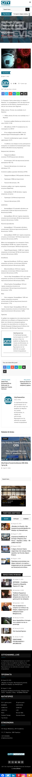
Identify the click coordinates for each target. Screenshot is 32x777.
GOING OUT (4, 707)
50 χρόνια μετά (20, 702)
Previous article (6, 379)
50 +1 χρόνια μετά (6, 702)
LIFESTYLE (4, 710)
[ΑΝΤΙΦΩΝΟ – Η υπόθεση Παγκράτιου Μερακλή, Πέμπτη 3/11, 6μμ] (6, 583)
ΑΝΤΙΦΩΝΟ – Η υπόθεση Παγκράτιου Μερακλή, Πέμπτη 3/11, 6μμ (20, 584)
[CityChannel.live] (15, 83)
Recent (6, 519)
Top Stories (10, 35)
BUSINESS (4, 705)
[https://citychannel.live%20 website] (14, 83)
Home (4, 35)
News (2, 712)
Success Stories (20, 715)
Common (25, 519)
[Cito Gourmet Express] (6, 631)
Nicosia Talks (19, 712)
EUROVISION (19, 705)
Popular (16, 519)
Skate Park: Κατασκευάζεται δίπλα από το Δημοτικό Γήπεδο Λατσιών (6, 385)
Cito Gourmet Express (19, 631)
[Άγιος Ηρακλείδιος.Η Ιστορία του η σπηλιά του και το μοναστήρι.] (6, 620)
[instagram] (4, 355)
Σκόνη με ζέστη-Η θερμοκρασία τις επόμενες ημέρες (25, 383)
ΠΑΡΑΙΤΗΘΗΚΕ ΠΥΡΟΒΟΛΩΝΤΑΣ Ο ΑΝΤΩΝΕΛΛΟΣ (18, 641)
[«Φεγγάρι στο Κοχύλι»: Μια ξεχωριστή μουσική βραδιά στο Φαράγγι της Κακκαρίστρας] (5, 526)
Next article (27, 379)
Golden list (19, 707)
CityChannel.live (19, 397)
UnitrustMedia (17, 768)
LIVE (17, 710)
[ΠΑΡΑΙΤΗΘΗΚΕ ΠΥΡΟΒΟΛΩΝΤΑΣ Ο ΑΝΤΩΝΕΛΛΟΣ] (6, 639)
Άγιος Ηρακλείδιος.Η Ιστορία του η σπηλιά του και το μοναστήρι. (21, 622)
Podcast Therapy (6, 715)
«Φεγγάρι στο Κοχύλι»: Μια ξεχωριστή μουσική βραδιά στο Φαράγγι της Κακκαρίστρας (21, 528)
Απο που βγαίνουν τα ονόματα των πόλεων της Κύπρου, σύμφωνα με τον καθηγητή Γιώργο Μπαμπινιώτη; (20, 609)
